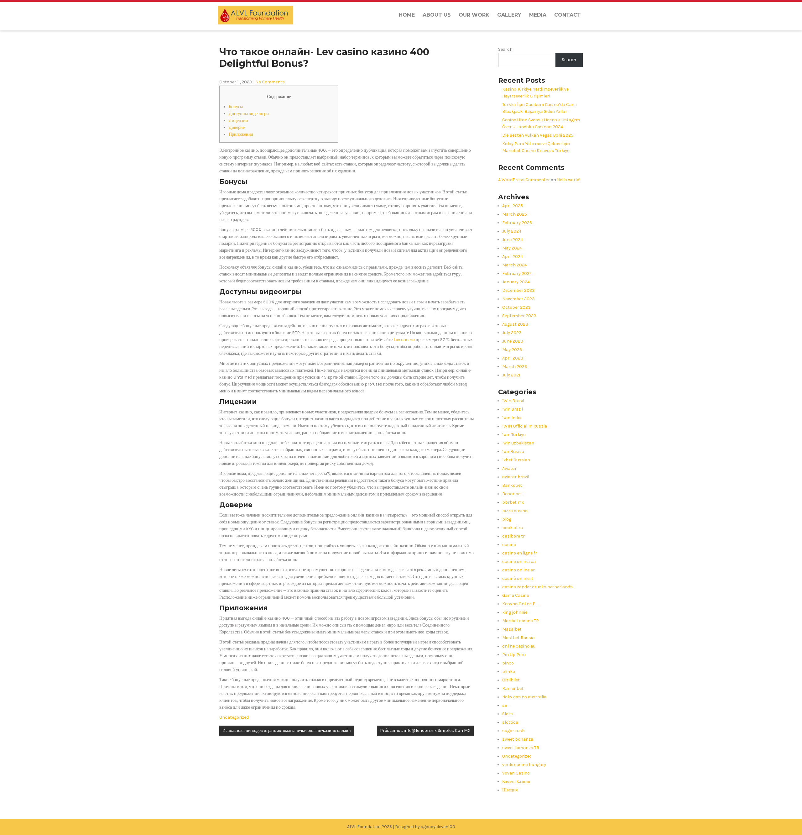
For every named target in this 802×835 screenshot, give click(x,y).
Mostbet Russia (518, 637)
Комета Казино (516, 781)
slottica (510, 722)
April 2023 (512, 358)
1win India (511, 417)
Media (537, 15)
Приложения (241, 134)
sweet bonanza (517, 739)
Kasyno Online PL (520, 604)
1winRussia (513, 451)
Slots (507, 714)
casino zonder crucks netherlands (537, 587)
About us (437, 15)
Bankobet (512, 485)
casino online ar (518, 570)
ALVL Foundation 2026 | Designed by (384, 826)
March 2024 (514, 265)
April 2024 (512, 256)
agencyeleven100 (438, 826)
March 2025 (514, 214)
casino (509, 544)
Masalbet (512, 629)
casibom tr (513, 536)
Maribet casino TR (520, 620)
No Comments (270, 82)
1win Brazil (512, 409)
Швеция (510, 790)
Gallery (509, 15)
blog (506, 519)
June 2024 (512, 239)
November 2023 (518, 299)
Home (407, 15)
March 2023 (514, 366)
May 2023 (512, 349)
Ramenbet (512, 688)
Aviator (509, 468)
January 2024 (516, 282)
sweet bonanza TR (520, 747)
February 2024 (517, 273)
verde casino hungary (524, 764)
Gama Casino (515, 595)
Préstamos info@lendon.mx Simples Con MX (425, 730)
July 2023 (512, 332)
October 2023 (516, 307)
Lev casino (404, 339)
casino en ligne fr (519, 553)
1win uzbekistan (518, 443)
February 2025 (517, 222)
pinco (508, 663)
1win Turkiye (513, 434)
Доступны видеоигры (249, 113)
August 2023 (515, 324)
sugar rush (513, 730)
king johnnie (514, 612)
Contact (567, 15)
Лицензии (238, 120)
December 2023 (518, 290)
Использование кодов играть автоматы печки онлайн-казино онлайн (286, 730)
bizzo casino (515, 510)
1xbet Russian (516, 460)
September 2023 (519, 315)
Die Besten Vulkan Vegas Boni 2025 (537, 135)
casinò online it (517, 578)
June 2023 (512, 341)
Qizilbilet (511, 680)
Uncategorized (234, 717)
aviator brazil (515, 477)
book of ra (512, 527)
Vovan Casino (516, 773)
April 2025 (512, 205)
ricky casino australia (524, 697)
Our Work (474, 15)
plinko (508, 671)
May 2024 (512, 248)
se (504, 705)
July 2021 (511, 375)
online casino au (518, 646)
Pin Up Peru (514, 654)
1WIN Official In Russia (524, 426)
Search (505, 49)
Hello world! (568, 179)
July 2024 (511, 231)
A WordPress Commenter (524, 179)
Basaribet (512, 493)
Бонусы (236, 106)
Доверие (237, 127)
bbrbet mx (513, 502)
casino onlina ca (519, 561)
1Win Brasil (513, 400)
